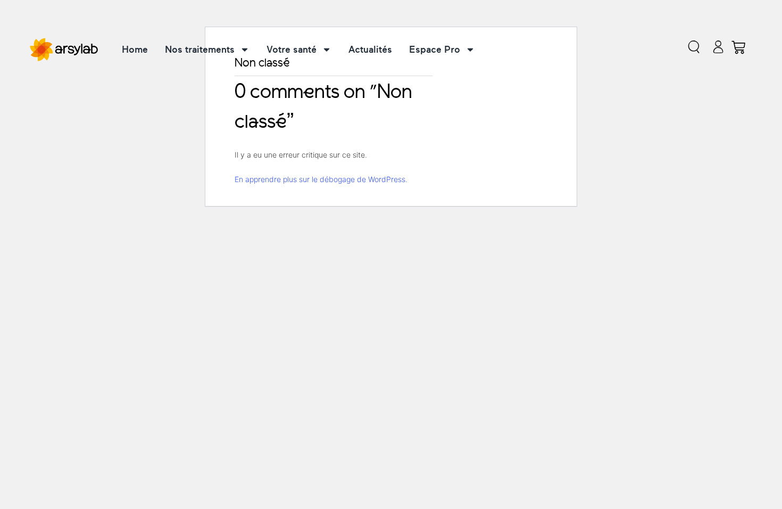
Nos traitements (200, 49)
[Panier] (738, 47)
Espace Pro (434, 49)
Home (135, 49)
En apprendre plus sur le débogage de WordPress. (321, 179)
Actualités (370, 49)
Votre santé (292, 49)
